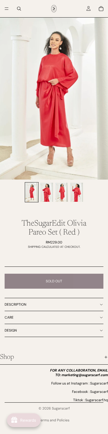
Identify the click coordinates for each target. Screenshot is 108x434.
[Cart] (101, 8)
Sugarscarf (61, 408)
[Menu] (6, 8)
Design (11, 330)
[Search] (19, 8)
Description (15, 304)
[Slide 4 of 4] (76, 192)
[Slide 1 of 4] (31, 192)
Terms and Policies (54, 420)
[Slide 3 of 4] (61, 192)
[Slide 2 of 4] (46, 192)
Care (9, 317)
